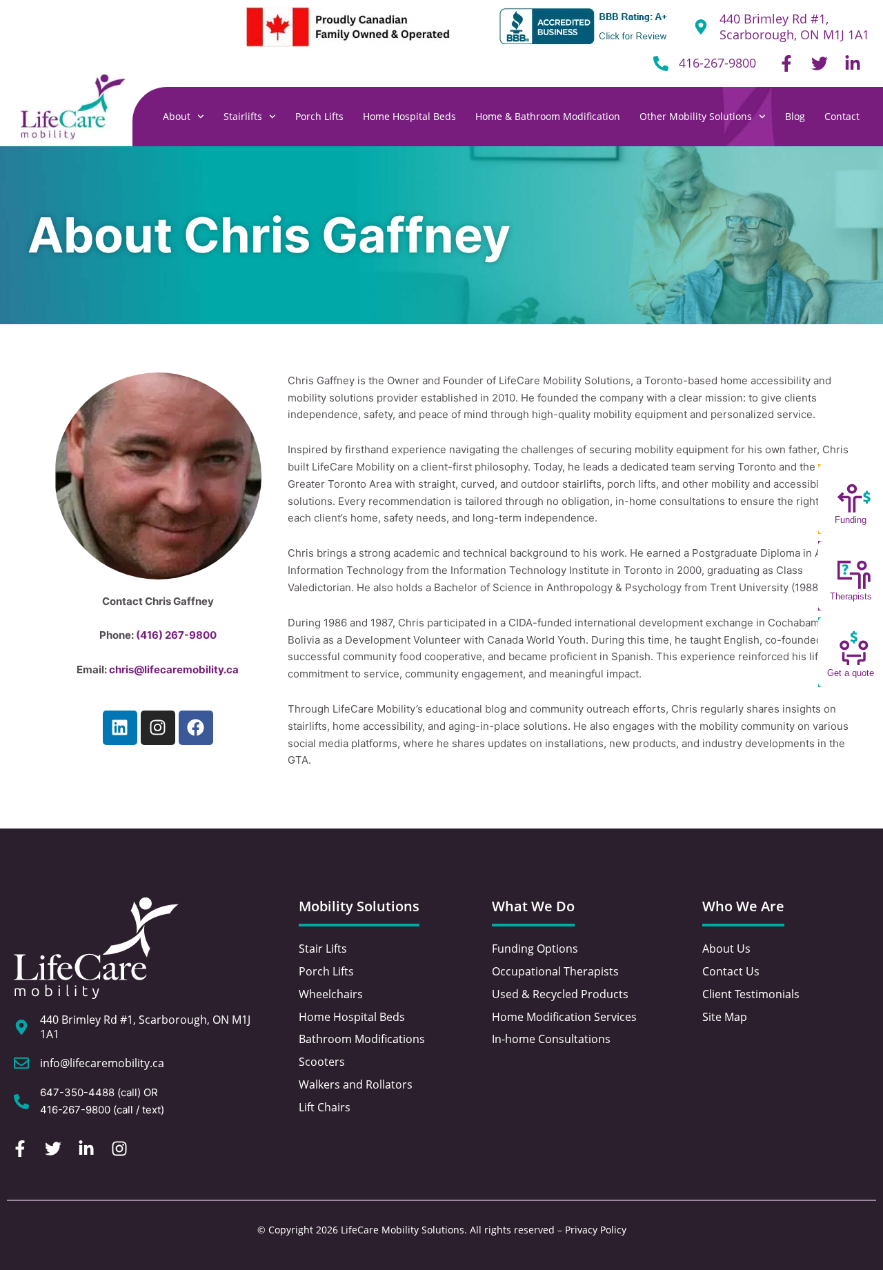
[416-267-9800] (660, 63)
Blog (795, 116)
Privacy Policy (595, 1229)
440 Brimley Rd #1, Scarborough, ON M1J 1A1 (794, 26)
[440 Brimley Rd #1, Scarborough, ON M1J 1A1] (21, 1027)
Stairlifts (243, 116)
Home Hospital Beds (409, 116)
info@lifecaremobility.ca (102, 1063)
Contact (842, 116)
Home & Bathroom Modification (547, 116)
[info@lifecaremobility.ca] (21, 1063)
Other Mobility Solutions (695, 116)
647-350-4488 (77, 1092)
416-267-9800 (717, 62)
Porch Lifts (319, 116)
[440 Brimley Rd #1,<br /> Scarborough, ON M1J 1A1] (700, 26)
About (176, 116)
